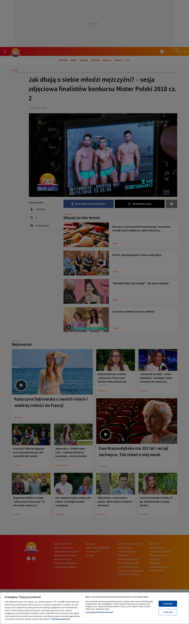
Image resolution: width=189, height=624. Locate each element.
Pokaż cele (168, 612)
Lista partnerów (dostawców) (99, 612)
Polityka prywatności (60, 619)
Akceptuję (167, 603)
